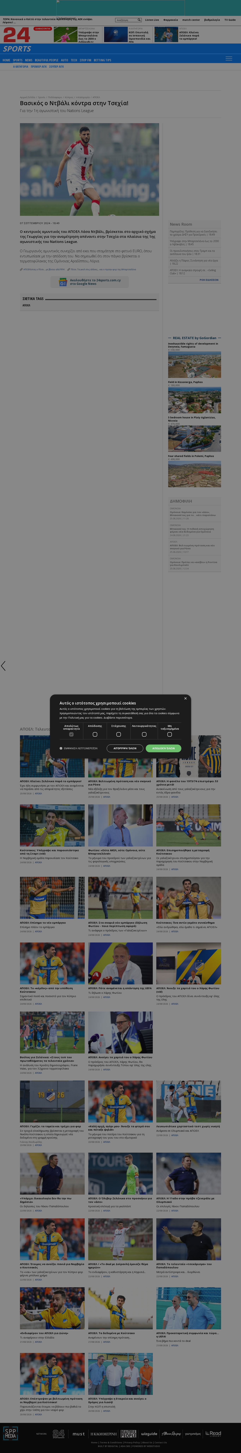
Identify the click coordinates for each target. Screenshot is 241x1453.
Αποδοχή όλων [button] (163, 748)
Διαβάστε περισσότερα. (118, 717)
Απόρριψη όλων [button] (125, 748)
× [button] (185, 698)
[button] (78, 748)
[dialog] (120, 726)
